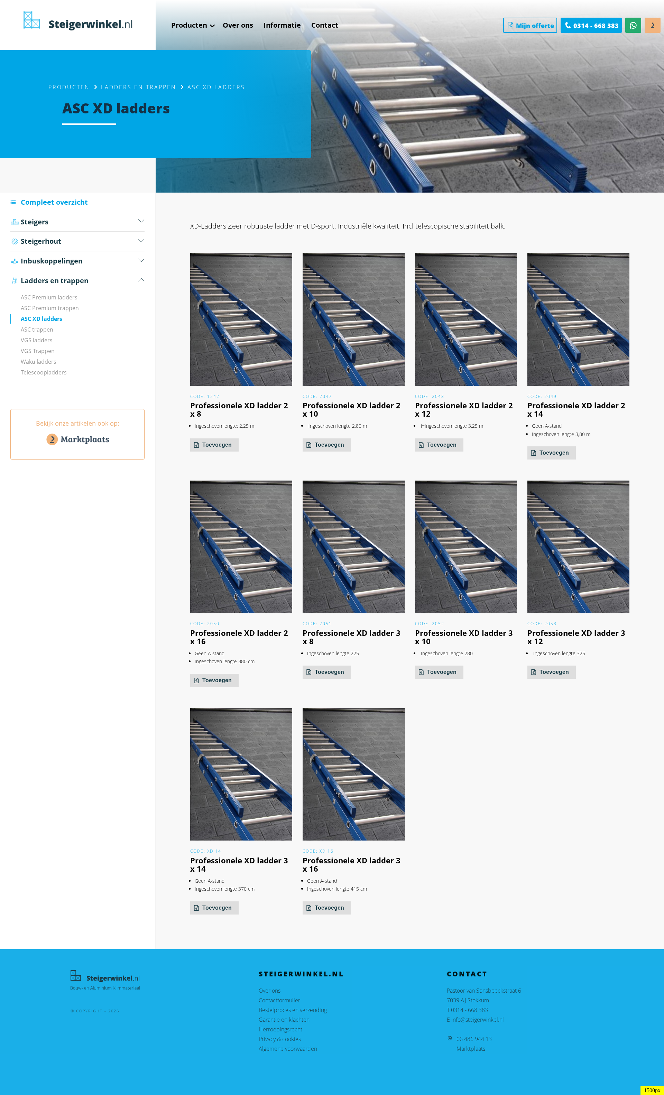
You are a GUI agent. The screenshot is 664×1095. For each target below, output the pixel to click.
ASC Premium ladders (49, 297)
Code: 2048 (429, 396)
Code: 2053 (542, 624)
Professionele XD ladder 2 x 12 (464, 409)
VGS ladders (37, 340)
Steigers (34, 221)
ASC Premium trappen (50, 308)
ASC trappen (37, 329)
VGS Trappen (38, 351)
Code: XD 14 (205, 851)
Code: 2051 (317, 624)
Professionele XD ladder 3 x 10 (464, 637)
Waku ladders (38, 361)
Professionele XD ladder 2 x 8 (239, 409)
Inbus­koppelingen (52, 261)
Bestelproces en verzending (293, 1010)
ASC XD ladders (41, 319)
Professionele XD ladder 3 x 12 (576, 637)
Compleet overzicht (54, 202)
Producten (69, 87)
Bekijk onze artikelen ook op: (77, 423)
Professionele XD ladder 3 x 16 (351, 864)
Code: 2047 (317, 396)
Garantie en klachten (284, 1019)
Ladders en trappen (138, 87)
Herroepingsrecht (280, 1029)
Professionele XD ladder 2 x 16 (239, 637)
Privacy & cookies (280, 1039)
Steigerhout (41, 241)
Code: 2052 (429, 624)
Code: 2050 (205, 624)
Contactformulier (279, 1000)
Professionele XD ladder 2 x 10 (351, 409)
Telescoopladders (44, 372)
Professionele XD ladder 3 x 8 (351, 637)
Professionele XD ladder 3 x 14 (239, 864)
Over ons (269, 990)
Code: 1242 (205, 396)
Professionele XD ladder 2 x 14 (576, 409)
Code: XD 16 (318, 851)
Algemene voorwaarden (288, 1048)
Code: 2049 (542, 396)
